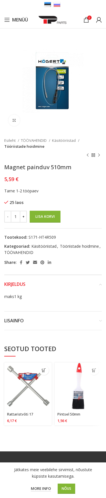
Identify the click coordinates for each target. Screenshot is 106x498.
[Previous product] (87, 155)
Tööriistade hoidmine (24, 146)
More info (41, 488)
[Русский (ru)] (56, 4)
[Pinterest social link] (42, 262)
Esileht (10, 140)
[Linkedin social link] (49, 262)
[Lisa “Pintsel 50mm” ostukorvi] (94, 370)
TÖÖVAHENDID (34, 140)
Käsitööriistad (64, 140)
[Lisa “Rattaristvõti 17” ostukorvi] (44, 370)
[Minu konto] (99, 19)
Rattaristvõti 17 (20, 414)
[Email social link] (35, 262)
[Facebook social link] (21, 262)
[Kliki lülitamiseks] (14, 120)
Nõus (66, 488)
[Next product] (99, 155)
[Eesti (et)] (47, 4)
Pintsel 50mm (68, 414)
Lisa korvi (45, 216)
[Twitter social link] (27, 262)
